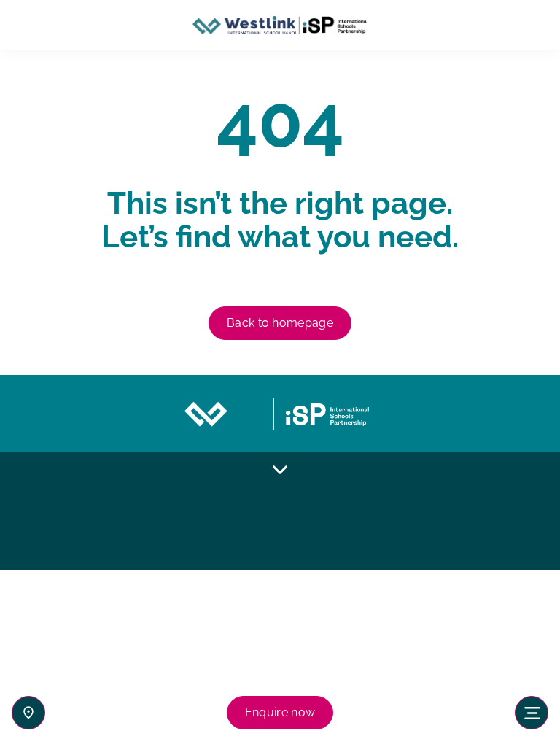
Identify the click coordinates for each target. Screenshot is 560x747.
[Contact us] (28, 712)
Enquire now (280, 712)
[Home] (280, 25)
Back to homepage (280, 323)
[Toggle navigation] (531, 712)
